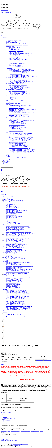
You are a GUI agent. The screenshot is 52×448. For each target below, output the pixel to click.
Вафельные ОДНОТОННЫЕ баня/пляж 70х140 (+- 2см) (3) (22, 109)
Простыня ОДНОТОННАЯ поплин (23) (18, 80)
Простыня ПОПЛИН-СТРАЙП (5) (17, 92)
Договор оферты (4, 439)
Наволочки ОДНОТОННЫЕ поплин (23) (18, 82)
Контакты (5, 163)
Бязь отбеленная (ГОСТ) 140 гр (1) (17, 51)
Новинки (3, 189)
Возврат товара (6, 161)
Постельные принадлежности (13, 95)
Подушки (8, 154)
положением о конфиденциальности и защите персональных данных (27, 431)
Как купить (6, 162)
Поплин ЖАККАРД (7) (14, 58)
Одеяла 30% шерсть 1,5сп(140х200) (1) (17, 142)
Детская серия (9, 68)
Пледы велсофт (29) (13, 119)
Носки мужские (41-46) (11, 41)
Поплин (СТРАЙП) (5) (14, 57)
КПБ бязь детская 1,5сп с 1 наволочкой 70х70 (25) (20, 69)
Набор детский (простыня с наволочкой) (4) (19, 71)
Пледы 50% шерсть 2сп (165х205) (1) (17, 123)
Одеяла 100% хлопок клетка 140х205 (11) (18, 145)
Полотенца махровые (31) (15, 106)
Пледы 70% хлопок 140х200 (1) (16, 131)
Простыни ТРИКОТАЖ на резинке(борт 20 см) (17, 45)
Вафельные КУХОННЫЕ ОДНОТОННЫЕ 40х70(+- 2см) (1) (23, 112)
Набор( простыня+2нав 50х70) (13, 103)
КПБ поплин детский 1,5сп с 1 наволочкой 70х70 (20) (21, 70)
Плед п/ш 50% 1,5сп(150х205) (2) (16, 122)
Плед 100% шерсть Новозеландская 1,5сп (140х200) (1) (21, 120)
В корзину (9, 412)
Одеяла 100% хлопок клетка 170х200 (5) (18, 146)
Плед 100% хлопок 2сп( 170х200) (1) (17, 127)
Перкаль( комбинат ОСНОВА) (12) (17, 63)
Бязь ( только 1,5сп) (20, 316)
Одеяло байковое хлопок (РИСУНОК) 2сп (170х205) (21, 150)
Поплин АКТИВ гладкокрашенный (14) (18, 59)
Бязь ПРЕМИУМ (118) (14, 49)
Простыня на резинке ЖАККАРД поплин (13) (19, 87)
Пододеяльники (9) (13, 97)
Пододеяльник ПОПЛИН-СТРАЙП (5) (18, 91)
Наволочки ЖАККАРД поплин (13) (17, 88)
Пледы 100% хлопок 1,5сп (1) (15, 126)
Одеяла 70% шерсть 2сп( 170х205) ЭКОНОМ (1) (20, 134)
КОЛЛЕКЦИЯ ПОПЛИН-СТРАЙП (14, 89)
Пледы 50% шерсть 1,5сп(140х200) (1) (17, 121)
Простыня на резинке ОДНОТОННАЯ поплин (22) (20, 81)
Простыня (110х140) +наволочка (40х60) (18, 102)
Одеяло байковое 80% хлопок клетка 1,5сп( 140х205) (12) (22, 151)
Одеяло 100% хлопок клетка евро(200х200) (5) (19, 148)
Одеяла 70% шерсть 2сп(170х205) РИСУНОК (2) (20, 138)
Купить (2, 364)
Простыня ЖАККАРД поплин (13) (17, 86)
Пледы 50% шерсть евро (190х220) (17, 125)
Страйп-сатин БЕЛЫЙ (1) (15, 65)
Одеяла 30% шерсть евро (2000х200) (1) (18, 144)
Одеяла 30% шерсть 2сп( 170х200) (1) (17, 143)
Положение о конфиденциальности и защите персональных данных (9, 441)
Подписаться (16, 428)
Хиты (2, 191)
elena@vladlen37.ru (6, 12)
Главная (5, 37)
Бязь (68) (11, 48)
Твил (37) (11, 64)
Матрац (7, 155)
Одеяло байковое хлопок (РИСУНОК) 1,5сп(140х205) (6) (22, 149)
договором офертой (5, 431)
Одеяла (7, 132)
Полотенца (8, 104)
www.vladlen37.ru (16, 445)
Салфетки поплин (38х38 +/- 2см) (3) (17, 157)
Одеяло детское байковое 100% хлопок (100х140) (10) (21, 75)
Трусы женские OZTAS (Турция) (13, 40)
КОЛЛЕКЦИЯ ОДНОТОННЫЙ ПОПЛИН (16, 77)
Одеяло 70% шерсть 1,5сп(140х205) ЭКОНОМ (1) (20, 133)
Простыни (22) (12, 98)
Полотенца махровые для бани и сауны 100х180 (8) (20, 105)
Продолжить (3, 412)
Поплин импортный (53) (14, 52)
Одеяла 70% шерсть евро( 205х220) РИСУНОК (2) (20, 139)
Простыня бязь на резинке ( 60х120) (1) (18, 72)
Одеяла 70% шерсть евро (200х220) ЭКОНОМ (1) (20, 135)
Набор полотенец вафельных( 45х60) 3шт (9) (19, 116)
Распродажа (3, 194)
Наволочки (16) (12, 99)
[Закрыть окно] (50, 446)
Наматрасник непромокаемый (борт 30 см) (16, 43)
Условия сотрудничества (9, 159)
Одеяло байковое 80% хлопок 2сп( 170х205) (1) (19, 152)
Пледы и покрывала (10, 117)
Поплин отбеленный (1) (14, 60)
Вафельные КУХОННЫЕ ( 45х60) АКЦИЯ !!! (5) (20, 115)
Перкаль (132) (12, 62)
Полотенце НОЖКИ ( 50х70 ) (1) (16, 108)
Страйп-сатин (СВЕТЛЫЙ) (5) (16, 66)
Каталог (5, 38)
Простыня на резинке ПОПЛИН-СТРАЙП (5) (19, 93)
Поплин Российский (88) (14, 54)
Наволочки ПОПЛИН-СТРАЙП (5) (17, 94)
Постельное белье (10, 46)
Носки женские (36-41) (11, 42)
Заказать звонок (4, 10)
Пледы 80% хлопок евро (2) (15, 129)
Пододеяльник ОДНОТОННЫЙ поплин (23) (19, 78)
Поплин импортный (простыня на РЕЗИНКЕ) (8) (20, 53)
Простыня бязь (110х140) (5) (15, 74)
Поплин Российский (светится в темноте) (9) (19, 55)
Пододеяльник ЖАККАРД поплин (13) (18, 85)
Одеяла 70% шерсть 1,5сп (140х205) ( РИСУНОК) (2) (21, 137)
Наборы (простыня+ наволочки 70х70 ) (15, 100)
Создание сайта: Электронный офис (19, 444)
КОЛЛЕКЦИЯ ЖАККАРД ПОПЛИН (14, 83)
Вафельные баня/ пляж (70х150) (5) (17, 111)
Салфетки (8, 156)
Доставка (5, 160)
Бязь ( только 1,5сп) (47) (14, 47)
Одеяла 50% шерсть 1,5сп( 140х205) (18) (18, 140)
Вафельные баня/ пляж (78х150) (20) (17, 110)
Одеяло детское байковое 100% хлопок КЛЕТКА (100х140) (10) (23, 76)
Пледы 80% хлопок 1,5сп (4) (15, 128)
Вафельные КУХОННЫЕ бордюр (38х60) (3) (19, 114)
